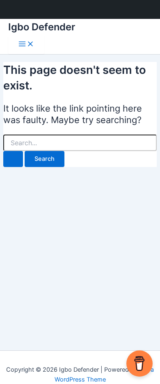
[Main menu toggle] (26, 44)
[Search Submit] (13, 159)
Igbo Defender (41, 27)
